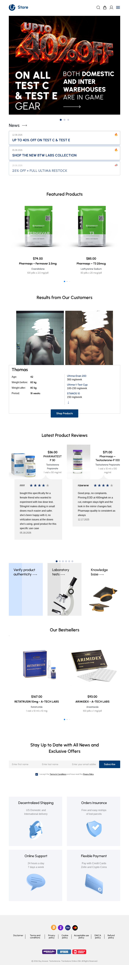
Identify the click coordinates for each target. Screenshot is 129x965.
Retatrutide (36, 707)
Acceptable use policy (81, 936)
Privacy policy (51, 936)
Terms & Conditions (58, 774)
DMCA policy (98, 936)
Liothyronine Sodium (91, 268)
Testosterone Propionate (107, 464)
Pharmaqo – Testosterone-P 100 (107, 458)
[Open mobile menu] (118, 7)
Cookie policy (65, 936)
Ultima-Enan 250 (76, 375)
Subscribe (109, 764)
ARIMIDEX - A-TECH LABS (92, 701)
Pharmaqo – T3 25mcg (91, 263)
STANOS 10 (73, 393)
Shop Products (64, 413)
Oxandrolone (38, 268)
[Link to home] (19, 7)
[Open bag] (105, 7)
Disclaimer (18, 935)
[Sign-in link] (111, 7)
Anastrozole (92, 707)
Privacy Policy (88, 774)
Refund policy (111, 936)
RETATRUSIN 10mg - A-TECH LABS (36, 701)
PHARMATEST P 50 (52, 458)
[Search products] (98, 7)
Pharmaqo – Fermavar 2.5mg (38, 263)
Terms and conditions (35, 936)
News (14, 125)
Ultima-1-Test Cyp (77, 384)
